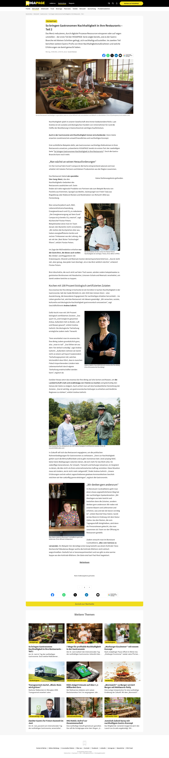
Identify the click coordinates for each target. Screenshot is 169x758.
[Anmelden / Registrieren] (117, 3)
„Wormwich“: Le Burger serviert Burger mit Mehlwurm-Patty (119, 686)
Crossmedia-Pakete (67, 748)
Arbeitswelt (45, 9)
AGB (80, 753)
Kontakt (87, 748)
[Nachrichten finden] (113, 3)
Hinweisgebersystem (100, 753)
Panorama (67, 9)
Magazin (71, 3)
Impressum (75, 753)
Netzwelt (83, 9)
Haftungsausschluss (88, 753)
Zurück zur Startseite (84, 604)
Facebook (95, 748)
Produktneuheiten (104, 9)
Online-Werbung (54, 748)
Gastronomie (43, 14)
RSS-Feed (129, 748)
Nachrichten (62, 3)
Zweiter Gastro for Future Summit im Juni (46, 721)
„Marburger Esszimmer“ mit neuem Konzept (121, 647)
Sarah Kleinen (72, 52)
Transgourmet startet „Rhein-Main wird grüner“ (45, 686)
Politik (28, 9)
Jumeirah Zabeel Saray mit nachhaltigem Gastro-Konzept (118, 721)
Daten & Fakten (41, 748)
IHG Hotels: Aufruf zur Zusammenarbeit (77, 721)
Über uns (79, 748)
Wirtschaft (35, 9)
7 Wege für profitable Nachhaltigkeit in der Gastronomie (84, 647)
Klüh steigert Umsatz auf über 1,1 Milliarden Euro (82, 686)
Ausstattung (92, 9)
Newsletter (120, 748)
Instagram (111, 748)
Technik (75, 9)
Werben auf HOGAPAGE (131, 3)
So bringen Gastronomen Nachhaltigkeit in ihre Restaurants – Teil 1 (45, 649)
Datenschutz (67, 753)
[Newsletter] (109, 3)
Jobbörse (52, 3)
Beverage (59, 9)
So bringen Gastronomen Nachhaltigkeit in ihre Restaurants (78, 151)
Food (52, 9)
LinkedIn (103, 748)
